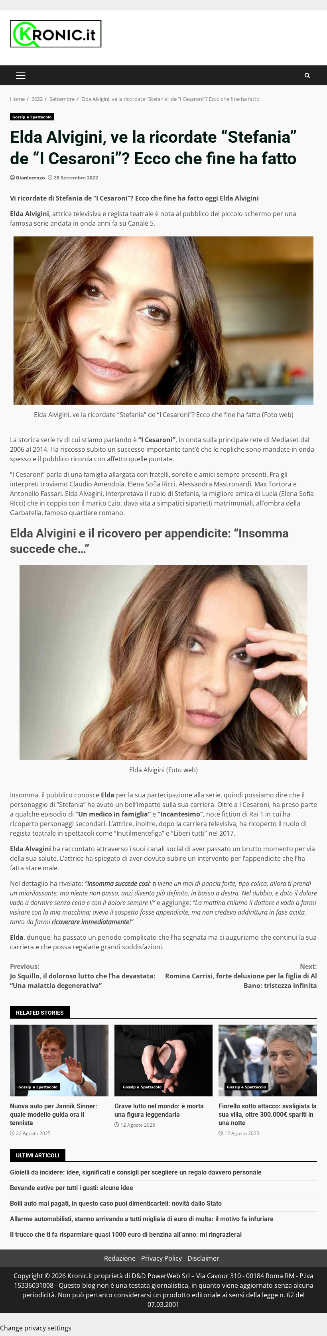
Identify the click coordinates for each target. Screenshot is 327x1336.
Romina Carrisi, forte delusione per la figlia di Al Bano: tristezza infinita (241, 976)
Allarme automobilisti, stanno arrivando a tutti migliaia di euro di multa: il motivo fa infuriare (142, 1219)
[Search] (307, 75)
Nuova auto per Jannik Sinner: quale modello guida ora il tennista (59, 1060)
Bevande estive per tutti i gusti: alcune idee (71, 1188)
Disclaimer (203, 1258)
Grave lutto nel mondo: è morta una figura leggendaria (163, 1060)
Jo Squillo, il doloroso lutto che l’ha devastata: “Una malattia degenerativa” (83, 976)
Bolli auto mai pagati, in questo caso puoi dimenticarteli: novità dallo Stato (116, 1203)
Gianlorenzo (30, 177)
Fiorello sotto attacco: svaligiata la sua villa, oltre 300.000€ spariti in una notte (268, 1060)
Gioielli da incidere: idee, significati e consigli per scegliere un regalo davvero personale (136, 1172)
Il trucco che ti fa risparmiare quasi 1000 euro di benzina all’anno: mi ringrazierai (126, 1234)
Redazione (120, 1258)
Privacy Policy (161, 1258)
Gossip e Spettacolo (31, 117)
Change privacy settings (35, 1328)
